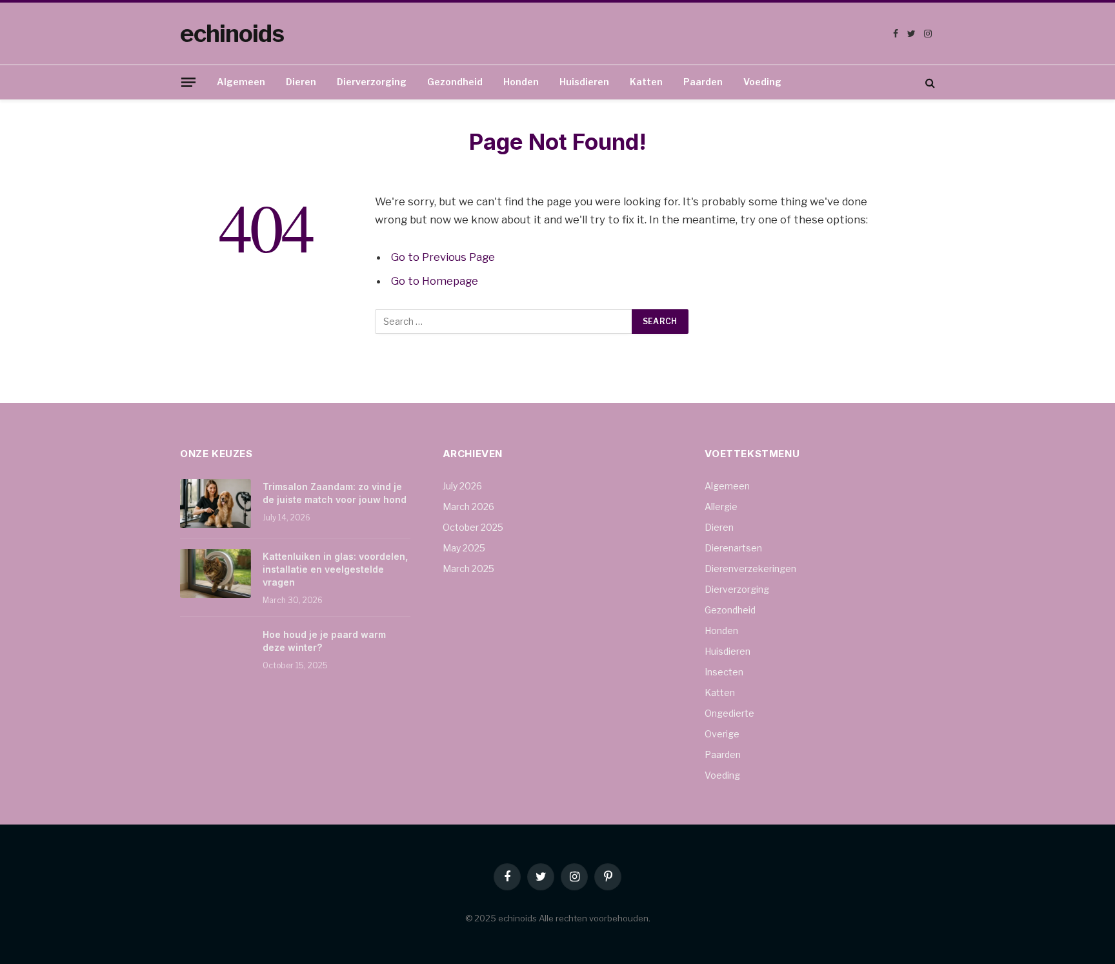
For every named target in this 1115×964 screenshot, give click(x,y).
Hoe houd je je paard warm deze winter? (324, 641)
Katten (646, 81)
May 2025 (464, 547)
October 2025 (473, 527)
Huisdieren (584, 81)
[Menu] (188, 82)
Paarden (703, 81)
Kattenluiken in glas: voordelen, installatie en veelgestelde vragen (335, 569)
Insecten (724, 671)
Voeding (762, 81)
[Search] (929, 82)
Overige (722, 733)
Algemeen (241, 81)
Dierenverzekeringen (750, 568)
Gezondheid (455, 81)
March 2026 (468, 506)
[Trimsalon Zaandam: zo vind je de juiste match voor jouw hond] (215, 503)
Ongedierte (729, 713)
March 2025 (468, 568)
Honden (521, 81)
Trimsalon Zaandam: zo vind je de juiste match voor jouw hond (335, 493)
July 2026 (462, 485)
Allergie (721, 506)
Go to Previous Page (443, 257)
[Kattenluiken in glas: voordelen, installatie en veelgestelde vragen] (215, 573)
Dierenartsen (733, 547)
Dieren (301, 81)
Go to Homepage (434, 280)
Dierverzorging (372, 81)
